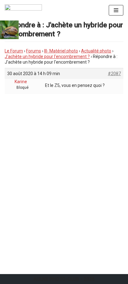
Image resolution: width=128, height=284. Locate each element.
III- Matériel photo (61, 50)
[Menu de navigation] (116, 10)
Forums (33, 50)
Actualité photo (96, 50)
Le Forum (14, 50)
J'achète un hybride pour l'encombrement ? (47, 56)
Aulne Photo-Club (56, 279)
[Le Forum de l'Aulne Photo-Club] (23, 10)
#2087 (114, 73)
